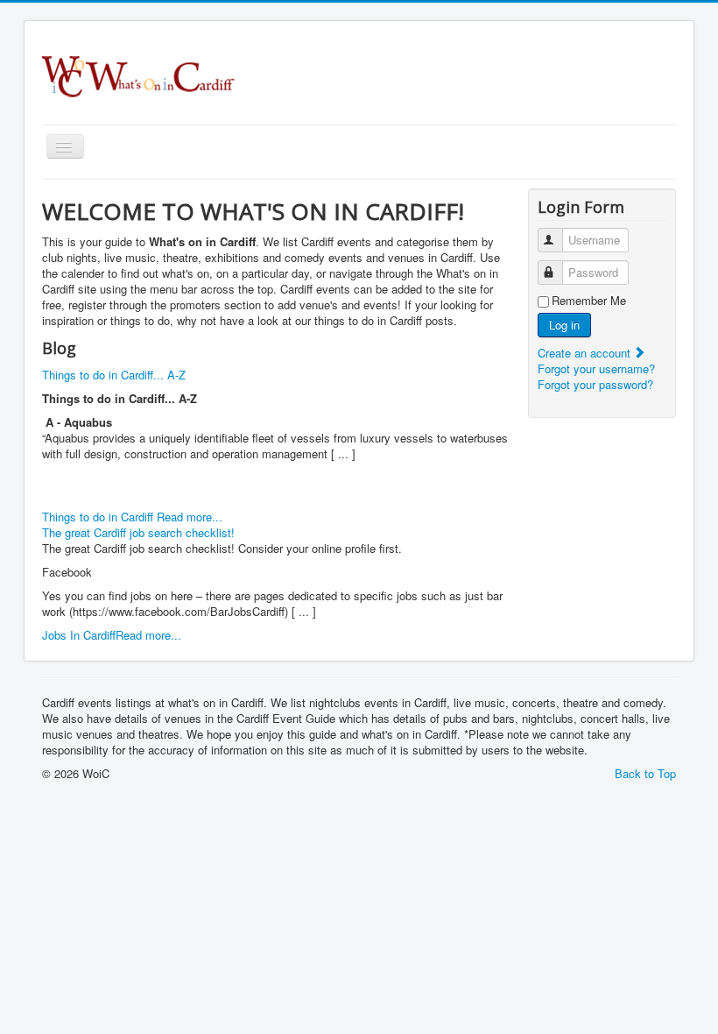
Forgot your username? (596, 368)
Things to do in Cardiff (99, 516)
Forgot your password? (595, 384)
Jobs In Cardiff (79, 635)
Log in (564, 324)
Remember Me (589, 300)
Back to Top (645, 773)
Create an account (586, 352)
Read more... (189, 516)
